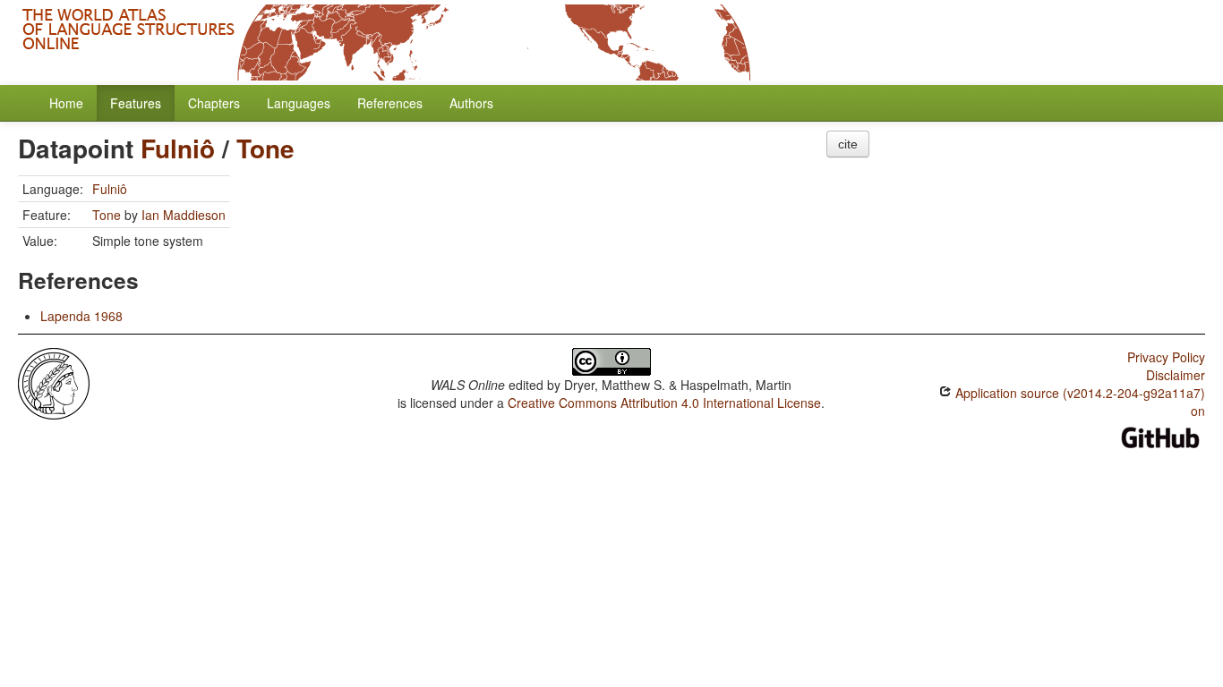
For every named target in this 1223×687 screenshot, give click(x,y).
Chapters (214, 103)
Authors (471, 103)
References (390, 103)
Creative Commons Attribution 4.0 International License (664, 402)
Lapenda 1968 (81, 316)
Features (135, 103)
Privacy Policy (1166, 357)
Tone (265, 148)
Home (66, 103)
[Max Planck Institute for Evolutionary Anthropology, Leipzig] (54, 382)
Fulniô (178, 148)
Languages (298, 103)
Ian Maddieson (183, 215)
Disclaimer (1175, 375)
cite (848, 144)
